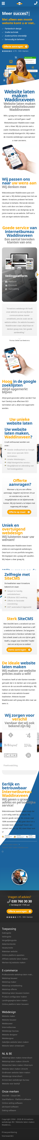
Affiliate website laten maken (15, 959)
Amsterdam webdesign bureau (15, 1080)
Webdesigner (8, 1038)
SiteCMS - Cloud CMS (11, 1095)
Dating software (9, 1110)
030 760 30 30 (21, 901)
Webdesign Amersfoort (12, 1076)
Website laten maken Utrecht (15, 1069)
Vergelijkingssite (9, 940)
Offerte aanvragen (13, 46)
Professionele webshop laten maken (17, 974)
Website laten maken (19, 3)
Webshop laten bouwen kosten (15, 993)
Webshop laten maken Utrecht (15, 1061)
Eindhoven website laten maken (16, 1072)
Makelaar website (10, 951)
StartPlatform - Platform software (16, 1099)
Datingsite (6, 933)
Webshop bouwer (10, 978)
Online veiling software (12, 1103)
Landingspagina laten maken (14, 1000)
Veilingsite (6, 936)
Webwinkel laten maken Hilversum (17, 1065)
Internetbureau (9, 1027)
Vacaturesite (7, 947)
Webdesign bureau (10, 1031)
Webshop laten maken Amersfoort (17, 1057)
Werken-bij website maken (14, 962)
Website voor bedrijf (11, 1083)
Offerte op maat (17, 511)
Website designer (9, 1034)
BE (10, 1053)
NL (3, 1053)
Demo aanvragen (17, 649)
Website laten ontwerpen (13, 1045)
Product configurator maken (14, 996)
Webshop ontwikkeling (12, 985)
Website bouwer (9, 1019)
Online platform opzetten (13, 955)
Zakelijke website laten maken (15, 1042)
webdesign (6, 1122)
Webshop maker (9, 982)
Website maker (8, 1016)
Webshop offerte (9, 989)
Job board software (10, 1106)
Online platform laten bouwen (15, 1004)
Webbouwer (7, 1023)
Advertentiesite (9, 944)
